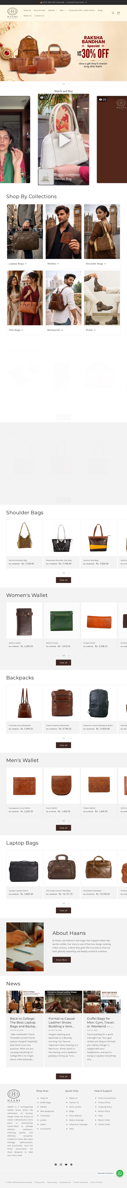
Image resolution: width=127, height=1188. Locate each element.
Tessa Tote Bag (15, 480)
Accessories (45, 1129)
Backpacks (53, 330)
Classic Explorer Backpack (57, 725)
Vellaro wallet (52, 397)
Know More (61, 960)
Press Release (75, 1115)
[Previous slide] (58, 84)
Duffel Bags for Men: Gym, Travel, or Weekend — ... (100, 1022)
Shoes (89, 330)
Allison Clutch (52, 643)
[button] (52, 10)
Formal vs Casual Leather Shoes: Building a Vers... (62, 1022)
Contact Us (74, 1102)
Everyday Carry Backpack (20, 725)
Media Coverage (76, 1120)
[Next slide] (69, 84)
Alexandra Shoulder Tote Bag (59, 560)
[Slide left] (58, 410)
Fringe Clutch (89, 643)
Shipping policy (65, 1182)
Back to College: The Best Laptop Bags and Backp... (23, 1022)
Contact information (80, 1182)
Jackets (43, 1120)
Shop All (44, 1098)
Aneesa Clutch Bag (91, 397)
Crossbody (45, 1115)
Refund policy (52, 1182)
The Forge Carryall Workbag (58, 891)
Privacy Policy (104, 1102)
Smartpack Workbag (92, 891)
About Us (73, 1098)
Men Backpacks (47, 1111)
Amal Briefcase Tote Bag (56, 480)
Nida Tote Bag (89, 480)
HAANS (14, 1182)
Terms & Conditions (107, 1098)
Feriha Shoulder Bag (18, 560)
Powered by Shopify (24, 1182)
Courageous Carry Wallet (19, 808)
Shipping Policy (105, 1107)
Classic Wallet (89, 808)
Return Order (104, 1120)
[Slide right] (69, 410)
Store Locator (75, 1107)
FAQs (71, 1129)
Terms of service (97, 1182)
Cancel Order (104, 1124)
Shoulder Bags (94, 263)
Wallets (51, 263)
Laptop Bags (16, 263)
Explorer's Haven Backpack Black (98, 725)
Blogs (71, 1111)
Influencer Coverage (78, 1124)
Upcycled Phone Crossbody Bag (23, 397)
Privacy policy (40, 1182)
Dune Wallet (51, 808)
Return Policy (104, 1111)
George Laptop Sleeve (18, 891)
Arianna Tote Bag (90, 560)
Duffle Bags (45, 1102)
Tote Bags (14, 330)
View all (63, 417)
